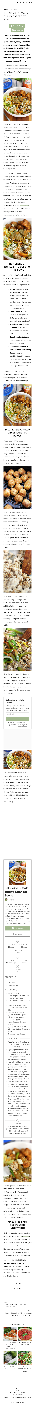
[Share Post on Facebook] (14, 1288)
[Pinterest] (20, 2)
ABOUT (17, 1388)
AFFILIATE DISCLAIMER (17, 1392)
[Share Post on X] (17, 1288)
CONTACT (17, 1390)
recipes (18, 1283)
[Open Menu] (3, 3)
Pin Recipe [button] (18, 934)
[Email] (17, 2)
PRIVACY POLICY (17, 1394)
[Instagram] (23, 2)
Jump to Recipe (18, 26)
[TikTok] (29, 2)
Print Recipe (18, 30)
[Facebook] (26, 2)
